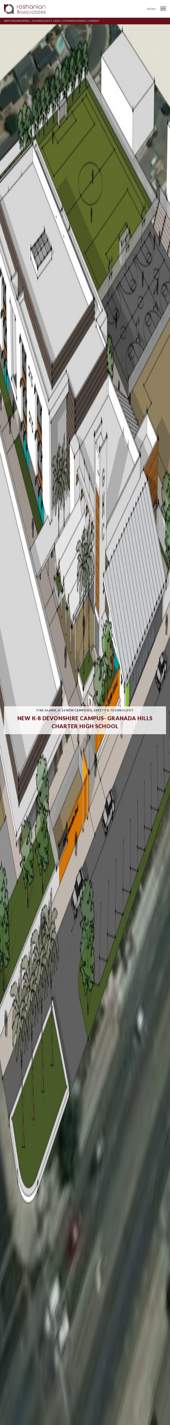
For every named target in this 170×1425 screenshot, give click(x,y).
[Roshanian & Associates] (25, 9)
